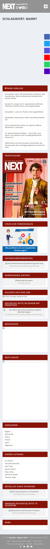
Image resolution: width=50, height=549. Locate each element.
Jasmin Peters (10, 469)
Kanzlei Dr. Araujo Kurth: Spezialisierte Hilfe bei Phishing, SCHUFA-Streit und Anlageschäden (24, 105)
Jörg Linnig (9, 472)
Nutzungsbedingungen (16, 544)
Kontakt (29, 544)
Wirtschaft (9, 434)
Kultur (7, 437)
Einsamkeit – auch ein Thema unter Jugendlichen (24, 112)
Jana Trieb (9, 466)
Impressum (37, 541)
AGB (8, 541)
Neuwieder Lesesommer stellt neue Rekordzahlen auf (24, 118)
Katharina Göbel (13, 61)
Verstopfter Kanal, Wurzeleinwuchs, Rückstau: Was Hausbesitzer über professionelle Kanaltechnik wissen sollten (25, 96)
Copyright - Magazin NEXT (18, 537)
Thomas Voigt (10, 477)
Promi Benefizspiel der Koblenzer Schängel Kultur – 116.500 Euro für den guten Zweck (24, 55)
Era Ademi (9, 461)
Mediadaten (38, 544)
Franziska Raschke (12, 463)
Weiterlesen (11, 75)
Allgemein (32, 61)
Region (39, 61)
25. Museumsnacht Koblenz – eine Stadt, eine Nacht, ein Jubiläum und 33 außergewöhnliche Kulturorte (23, 135)
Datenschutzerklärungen (21, 541)
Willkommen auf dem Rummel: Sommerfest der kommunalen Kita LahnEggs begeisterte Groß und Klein (25, 145)
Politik (7, 440)
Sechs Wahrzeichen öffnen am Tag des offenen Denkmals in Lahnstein (23, 126)
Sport (43, 61)
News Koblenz (15, 88)
